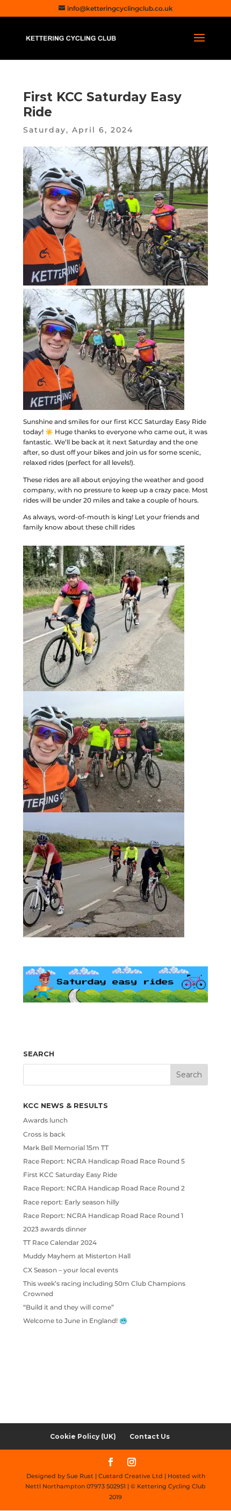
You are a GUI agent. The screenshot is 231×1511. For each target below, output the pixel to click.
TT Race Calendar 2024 (60, 1242)
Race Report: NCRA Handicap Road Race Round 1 (103, 1215)
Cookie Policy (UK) (83, 1436)
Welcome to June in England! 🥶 (75, 1321)
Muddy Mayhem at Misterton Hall (77, 1256)
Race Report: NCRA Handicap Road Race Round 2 (104, 1188)
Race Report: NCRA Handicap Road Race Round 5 (104, 1161)
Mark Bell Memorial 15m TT (66, 1148)
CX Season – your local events (70, 1270)
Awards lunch (45, 1120)
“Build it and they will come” (68, 1307)
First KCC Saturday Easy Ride (70, 1175)
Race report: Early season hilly (71, 1202)
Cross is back (44, 1134)
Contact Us (149, 1436)
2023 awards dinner (54, 1229)
